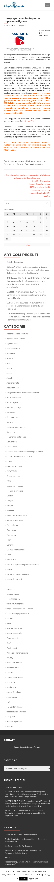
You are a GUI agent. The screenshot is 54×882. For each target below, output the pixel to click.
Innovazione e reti (14, 579)
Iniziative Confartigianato (18, 574)
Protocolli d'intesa (14, 662)
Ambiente (11, 353)
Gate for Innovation (15, 262)
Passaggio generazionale (17, 653)
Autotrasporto (13, 402)
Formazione (12, 530)
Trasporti (11, 716)
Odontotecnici (13, 638)
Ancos (9, 373)
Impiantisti (11, 559)
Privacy (10, 657)
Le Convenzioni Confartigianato (18, 846)
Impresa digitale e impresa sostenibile (23, 564)
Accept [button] (23, 878)
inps (8, 584)
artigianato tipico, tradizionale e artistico (24, 392)
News (9, 623)
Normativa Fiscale (14, 628)
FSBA (9, 540)
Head (14, 164)
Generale (7, 164)
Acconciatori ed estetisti (17, 333)
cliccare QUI (29, 121)
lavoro (9, 589)
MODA (10, 618)
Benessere (11, 412)
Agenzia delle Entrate (16, 338)
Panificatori (12, 648)
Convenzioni (12, 441)
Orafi (9, 643)
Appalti (10, 378)
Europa (10, 505)
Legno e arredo (13, 594)
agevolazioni (12, 343)
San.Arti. (20, 164)
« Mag (27, 245)
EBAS (9, 481)
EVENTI (10, 510)
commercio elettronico (16, 437)
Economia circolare (15, 486)
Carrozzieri (11, 432)
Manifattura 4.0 (13, 599)
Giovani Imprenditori (15, 549)
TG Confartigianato (15, 707)
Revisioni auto (13, 667)
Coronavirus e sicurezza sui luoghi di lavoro (25, 451)
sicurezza (11, 682)
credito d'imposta (14, 466)
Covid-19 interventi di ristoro (19, 456)
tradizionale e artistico (16, 711)
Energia (10, 500)
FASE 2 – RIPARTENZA (17, 515)
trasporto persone (14, 721)
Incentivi (10, 569)
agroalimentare (13, 348)
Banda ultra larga (14, 407)
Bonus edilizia (12, 417)
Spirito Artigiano (14, 692)
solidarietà (11, 687)
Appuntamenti (13, 387)
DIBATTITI (12, 471)
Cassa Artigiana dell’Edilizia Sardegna (21, 834)
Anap (9, 363)
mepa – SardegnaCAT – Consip (20, 608)
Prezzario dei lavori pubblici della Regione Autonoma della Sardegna (23, 851)
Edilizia (10, 495)
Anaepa (10, 358)
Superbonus (12, 697)
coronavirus (40, 161)
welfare (10, 726)
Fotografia (11, 535)
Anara (9, 368)
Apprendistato (13, 383)
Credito (10, 461)
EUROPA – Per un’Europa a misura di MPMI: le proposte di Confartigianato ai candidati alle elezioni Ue (26, 305)
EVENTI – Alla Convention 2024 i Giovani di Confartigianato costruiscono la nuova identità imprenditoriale (26, 295)
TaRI (9, 702)
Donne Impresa (13, 476)
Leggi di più (33, 878)
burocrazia (11, 422)
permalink (39, 164)
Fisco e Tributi (13, 525)
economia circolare (15, 491)
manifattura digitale (15, 603)
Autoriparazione (14, 397)
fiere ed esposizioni (15, 520)
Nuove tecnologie (14, 633)
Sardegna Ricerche (14, 677)
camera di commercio (16, 427)
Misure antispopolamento (18, 613)
